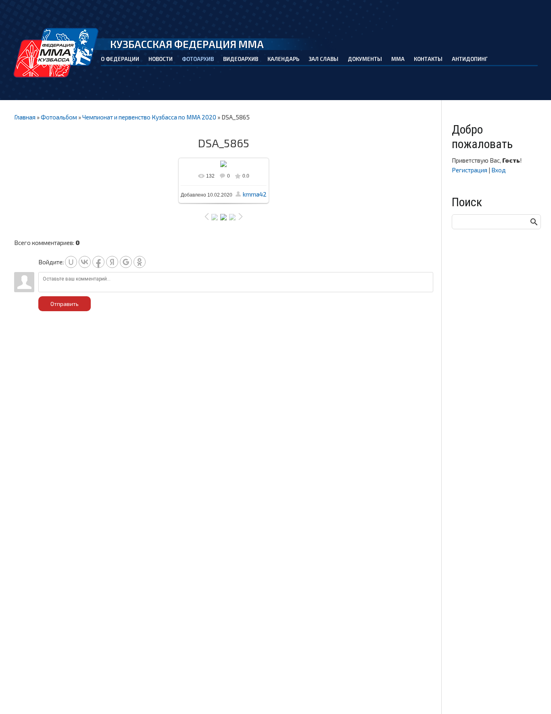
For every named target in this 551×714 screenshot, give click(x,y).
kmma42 (255, 194)
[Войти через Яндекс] (112, 262)
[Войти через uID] (71, 262)
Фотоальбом (59, 117)
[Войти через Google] (126, 262)
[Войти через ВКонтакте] (85, 262)
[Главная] (57, 53)
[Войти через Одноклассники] (140, 262)
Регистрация (469, 170)
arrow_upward (533, 696)
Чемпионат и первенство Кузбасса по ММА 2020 (149, 117)
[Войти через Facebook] (98, 262)
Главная (24, 117)
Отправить (64, 303)
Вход (498, 170)
